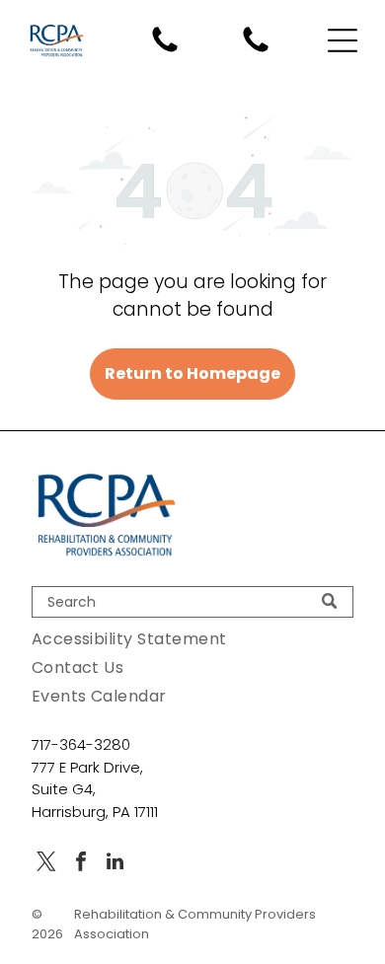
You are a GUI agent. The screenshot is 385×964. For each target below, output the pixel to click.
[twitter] (46, 864)
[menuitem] (193, 639)
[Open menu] (342, 40)
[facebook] (81, 864)
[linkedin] (115, 864)
